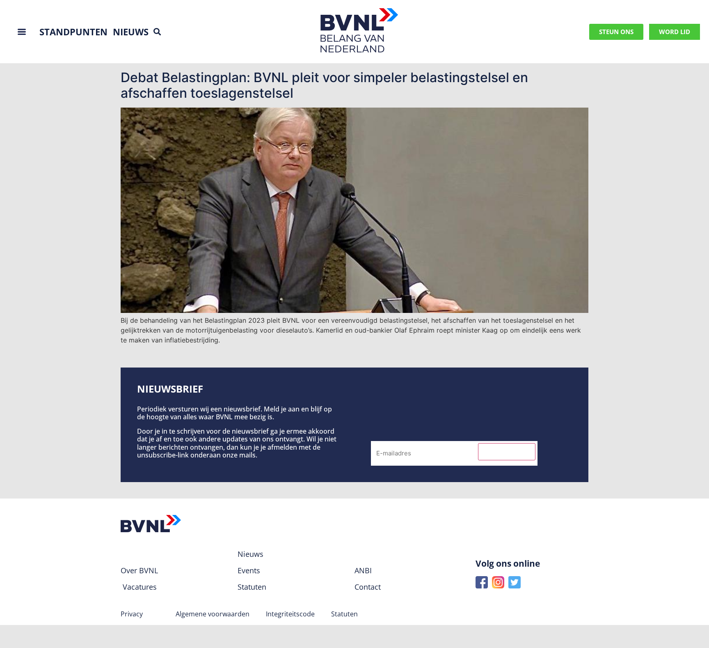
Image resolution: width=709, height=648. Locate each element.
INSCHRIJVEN (506, 452)
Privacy (132, 613)
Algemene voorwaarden (212, 613)
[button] (157, 32)
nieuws (131, 31)
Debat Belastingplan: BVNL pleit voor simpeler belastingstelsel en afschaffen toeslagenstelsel (324, 85)
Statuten (344, 613)
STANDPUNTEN (73, 31)
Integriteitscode (290, 613)
